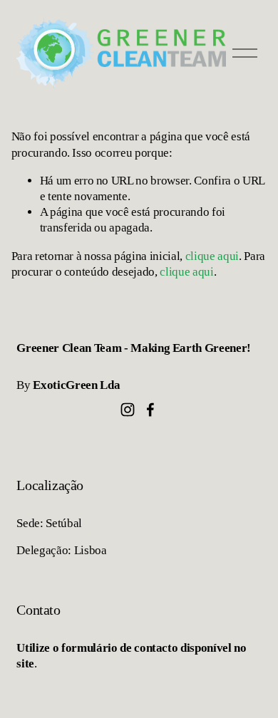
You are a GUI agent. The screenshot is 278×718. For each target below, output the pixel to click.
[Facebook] (150, 409)
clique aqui (212, 256)
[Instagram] (127, 409)
